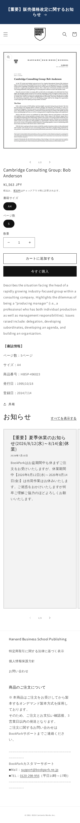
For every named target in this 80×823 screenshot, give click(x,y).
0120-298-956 (29, 775)
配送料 (17, 190)
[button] (5, 34)
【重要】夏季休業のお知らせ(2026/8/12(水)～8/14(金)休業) (40, 443)
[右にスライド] (50, 162)
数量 (6, 234)
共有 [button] (11, 404)
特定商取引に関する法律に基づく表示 (36, 651)
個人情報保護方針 (22, 661)
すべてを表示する (64, 418)
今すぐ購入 (40, 271)
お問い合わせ (18, 671)
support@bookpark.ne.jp (39, 769)
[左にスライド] (30, 162)
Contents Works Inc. (45, 815)
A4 (10, 206)
